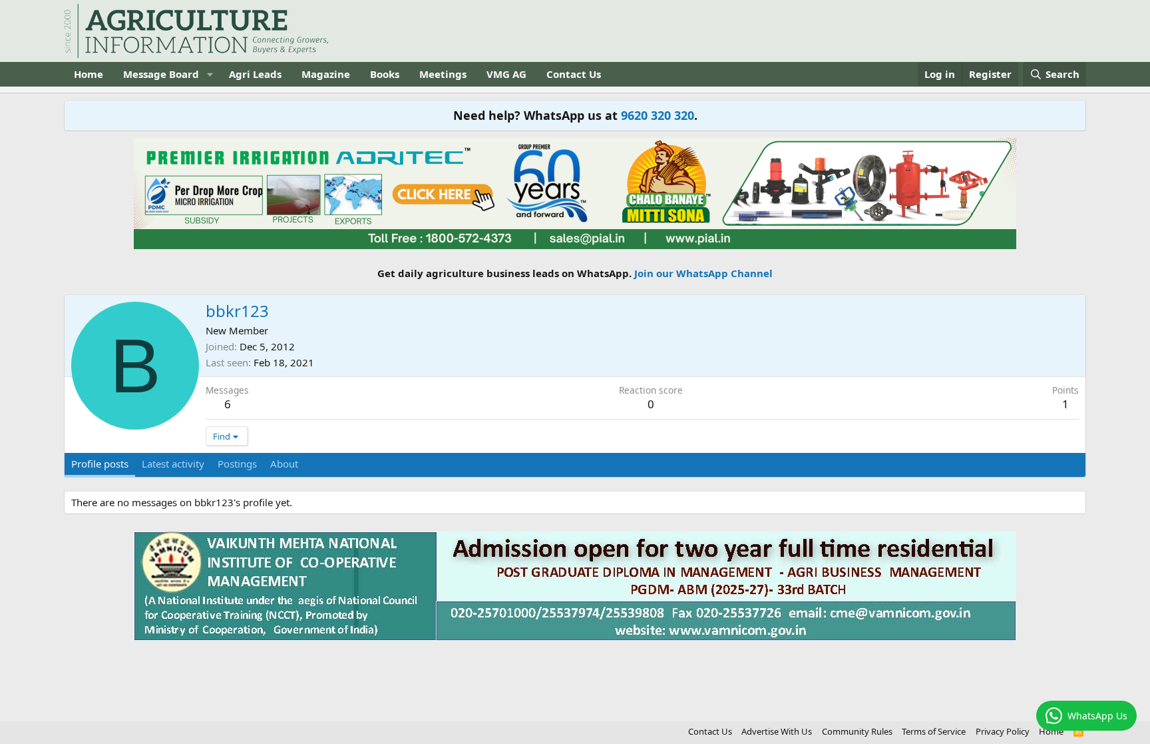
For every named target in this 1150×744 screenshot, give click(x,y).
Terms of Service (934, 731)
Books (384, 74)
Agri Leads (255, 74)
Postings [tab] (237, 463)
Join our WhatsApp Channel (703, 273)
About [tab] (284, 463)
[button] (209, 74)
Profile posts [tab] (99, 463)
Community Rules (857, 731)
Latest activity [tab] (173, 463)
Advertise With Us (776, 731)
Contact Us (573, 74)
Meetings (443, 74)
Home (88, 74)
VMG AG (506, 74)
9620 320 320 (657, 115)
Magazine (325, 74)
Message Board (161, 74)
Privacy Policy (1003, 731)
